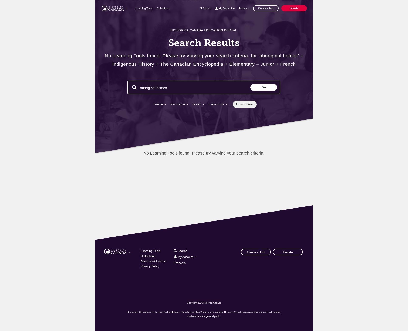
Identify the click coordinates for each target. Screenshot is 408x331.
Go (264, 87)
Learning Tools (144, 8)
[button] (114, 7)
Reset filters (244, 104)
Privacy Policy (150, 266)
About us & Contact (154, 261)
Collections (163, 8)
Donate (294, 8)
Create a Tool (266, 8)
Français (244, 8)
